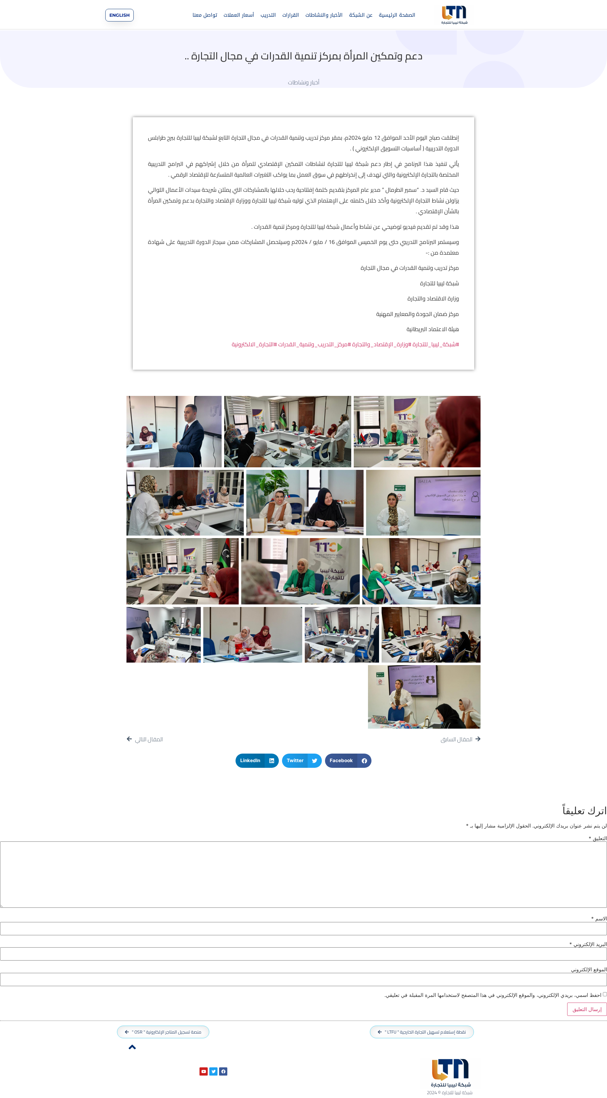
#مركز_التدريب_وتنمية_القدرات (314, 344)
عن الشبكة (360, 15)
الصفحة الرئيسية (397, 15)
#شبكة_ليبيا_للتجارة (436, 344)
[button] (348, 761)
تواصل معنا (205, 15)
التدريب (268, 15)
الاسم (599, 918)
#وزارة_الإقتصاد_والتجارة (381, 344)
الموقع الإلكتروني (589, 969)
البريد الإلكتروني (588, 944)
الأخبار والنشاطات (324, 15)
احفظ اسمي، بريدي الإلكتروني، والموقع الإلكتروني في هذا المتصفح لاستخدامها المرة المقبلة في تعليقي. (492, 995)
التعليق (598, 838)
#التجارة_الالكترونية (254, 344)
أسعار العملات (239, 15)
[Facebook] (223, 1071)
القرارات (290, 15)
